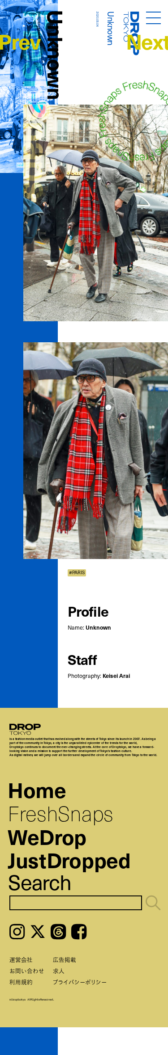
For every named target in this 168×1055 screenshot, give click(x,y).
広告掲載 (64, 959)
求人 (59, 971)
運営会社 (21, 959)
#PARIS (77, 572)
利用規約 (21, 982)
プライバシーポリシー (80, 982)
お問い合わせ (26, 971)
